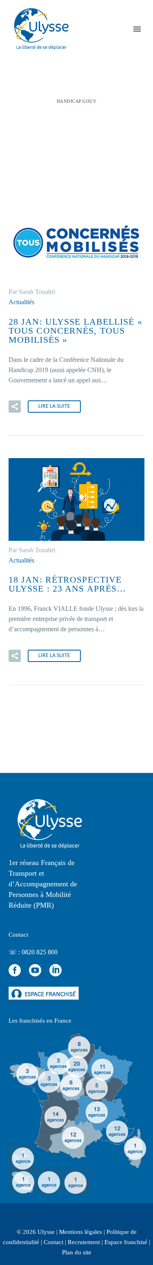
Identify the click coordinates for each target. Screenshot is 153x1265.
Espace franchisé (125, 1242)
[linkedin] (55, 970)
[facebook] (15, 970)
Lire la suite (54, 406)
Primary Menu (137, 29)
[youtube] (35, 970)
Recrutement (84, 1242)
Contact (53, 1242)
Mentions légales (80, 1232)
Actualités (21, 301)
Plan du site (76, 1252)
